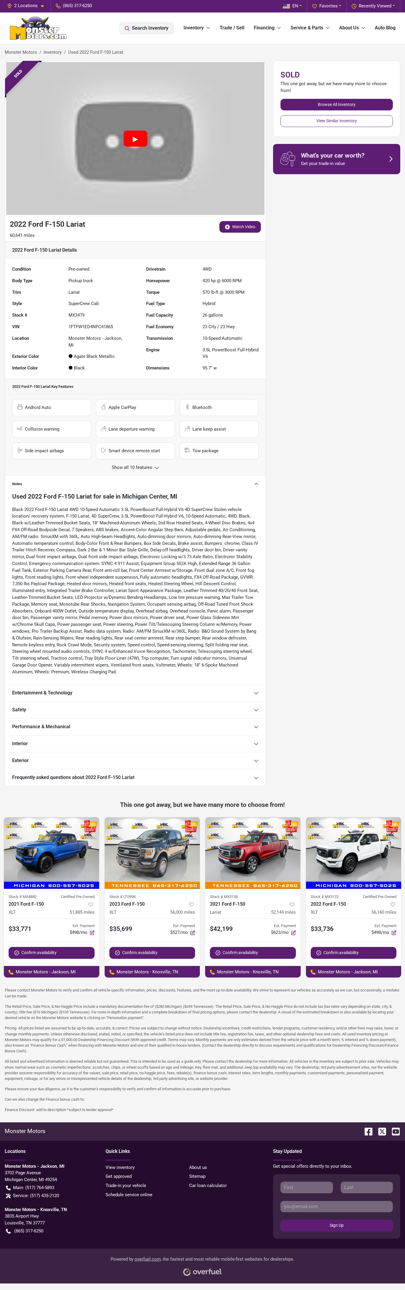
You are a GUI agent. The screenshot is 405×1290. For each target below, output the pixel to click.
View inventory (120, 1167)
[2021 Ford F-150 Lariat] (253, 853)
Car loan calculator (208, 1185)
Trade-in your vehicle (126, 1185)
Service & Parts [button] (307, 28)
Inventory (53, 52)
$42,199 (221, 928)
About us (198, 1167)
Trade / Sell (232, 28)
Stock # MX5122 (325, 896)
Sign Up (337, 1225)
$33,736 (322, 928)
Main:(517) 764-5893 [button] (33, 1187)
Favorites (328, 6)
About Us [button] (349, 28)
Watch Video (243, 226)
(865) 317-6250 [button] (77, 5)
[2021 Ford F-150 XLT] (51, 853)
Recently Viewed (375, 6)
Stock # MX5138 (224, 896)
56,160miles (383, 912)
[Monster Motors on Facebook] (366, 1131)
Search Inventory (150, 28)
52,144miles (283, 912)
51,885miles (82, 912)
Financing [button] (264, 28)
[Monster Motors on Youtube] (393, 1131)
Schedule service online (129, 1194)
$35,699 (120, 928)
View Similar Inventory (336, 120)
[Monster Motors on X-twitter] (380, 1131)
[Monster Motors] (38, 28)
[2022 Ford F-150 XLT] (353, 853)
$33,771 (20, 928)
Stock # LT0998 (122, 896)
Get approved (119, 1176)
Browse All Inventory (336, 104)
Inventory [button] (194, 28)
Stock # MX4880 (22, 896)
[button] (28, 6)
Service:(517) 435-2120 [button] (36, 1195)
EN (295, 6)
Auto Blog (385, 28)
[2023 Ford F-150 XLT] (152, 853)
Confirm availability (39, 952)
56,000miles (182, 912)
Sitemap (197, 1176)
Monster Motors (21, 52)
